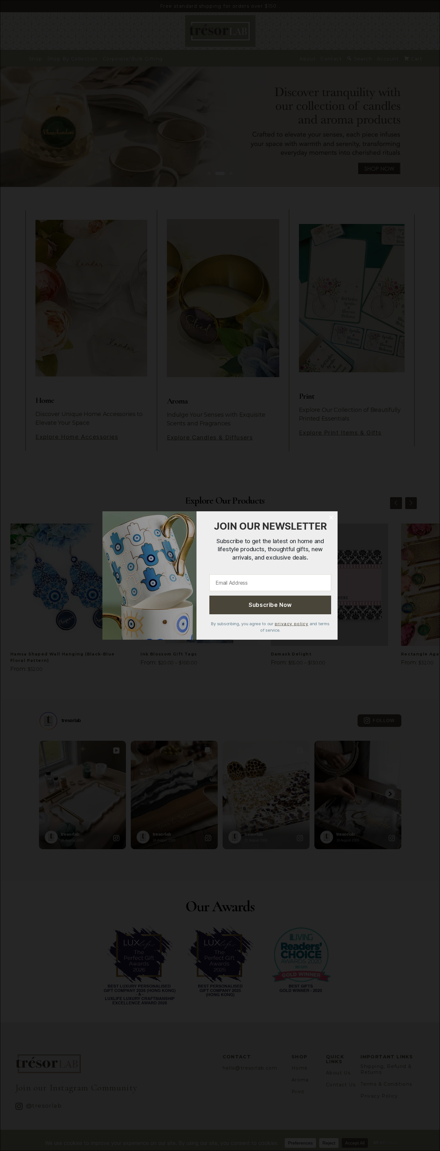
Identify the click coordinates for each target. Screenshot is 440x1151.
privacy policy (292, 623)
